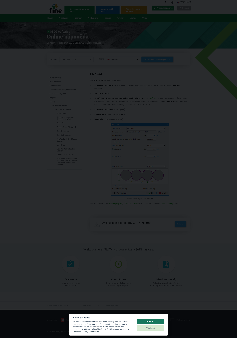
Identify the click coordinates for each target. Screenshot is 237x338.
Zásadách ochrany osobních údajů (86, 332)
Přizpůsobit (150, 328)
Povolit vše (150, 322)
